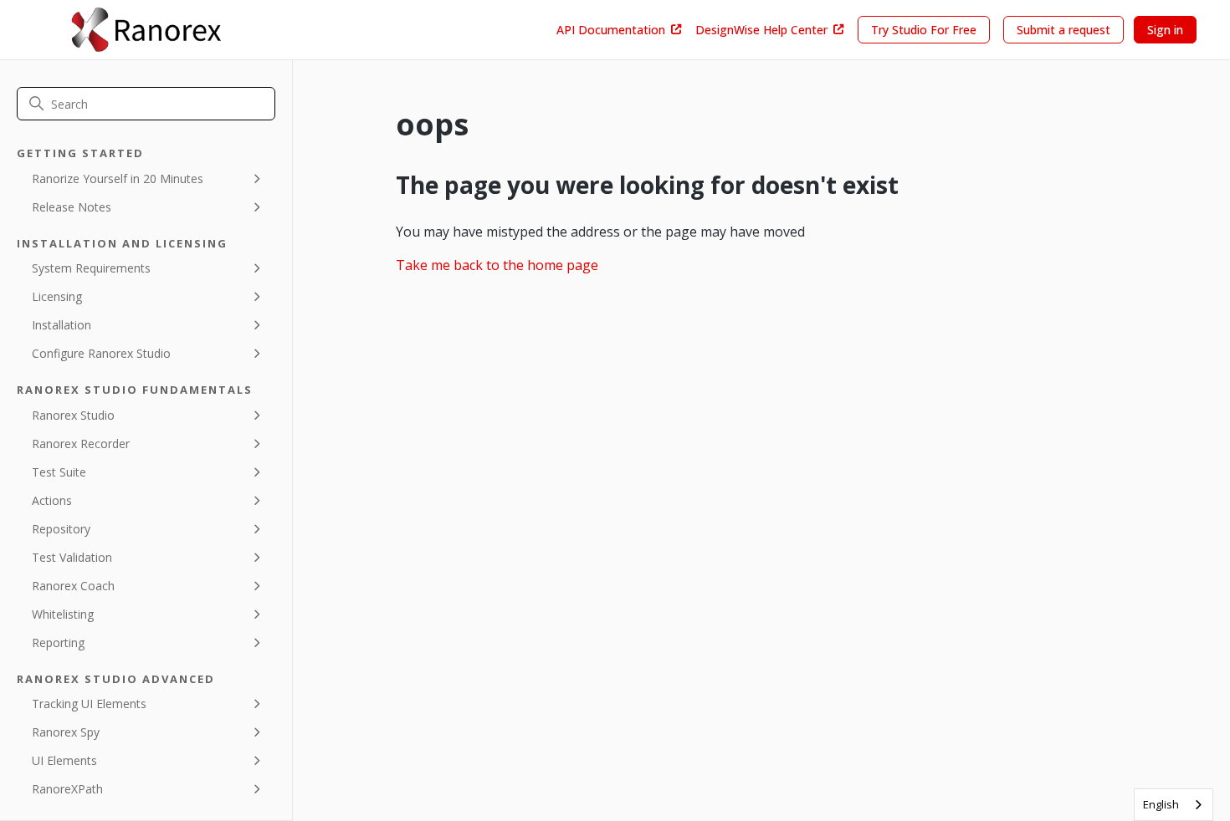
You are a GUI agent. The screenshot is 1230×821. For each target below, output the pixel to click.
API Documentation (610, 30)
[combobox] (1173, 804)
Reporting (58, 642)
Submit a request (1063, 30)
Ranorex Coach (73, 586)
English (1161, 804)
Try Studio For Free (923, 30)
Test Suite (59, 472)
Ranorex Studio (73, 415)
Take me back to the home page (497, 265)
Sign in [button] (1165, 30)
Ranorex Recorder (81, 443)
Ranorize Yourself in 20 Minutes (117, 178)
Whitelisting (63, 614)
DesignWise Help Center (761, 30)
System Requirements (91, 268)
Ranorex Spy (66, 732)
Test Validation (72, 557)
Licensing (57, 296)
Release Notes (71, 207)
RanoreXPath (67, 789)
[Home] (146, 30)
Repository (61, 529)
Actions (52, 500)
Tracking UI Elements (89, 703)
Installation (61, 325)
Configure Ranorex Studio (101, 353)
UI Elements (64, 760)
